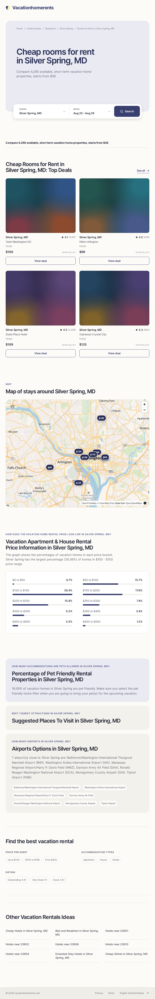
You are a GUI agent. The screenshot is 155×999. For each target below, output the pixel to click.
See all (143, 170)
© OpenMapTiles (106, 503)
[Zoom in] (144, 404)
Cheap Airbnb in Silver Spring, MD (126, 953)
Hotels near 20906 (67, 944)
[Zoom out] (144, 410)
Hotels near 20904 (17, 953)
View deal (40, 260)
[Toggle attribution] (145, 503)
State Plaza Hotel (16, 334)
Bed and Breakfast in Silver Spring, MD (77, 932)
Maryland (50, 28)
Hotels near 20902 (17, 944)
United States (34, 28)
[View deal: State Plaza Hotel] (41, 298)
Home (19, 28)
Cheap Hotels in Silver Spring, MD (27, 930)
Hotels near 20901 (116, 930)
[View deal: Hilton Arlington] (114, 205)
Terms (111, 993)
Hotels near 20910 (116, 944)
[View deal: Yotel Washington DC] (41, 205)
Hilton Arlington (88, 241)
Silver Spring (66, 28)
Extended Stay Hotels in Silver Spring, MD (74, 955)
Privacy (99, 993)
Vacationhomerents (33, 7)
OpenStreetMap (134, 503)
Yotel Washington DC (18, 241)
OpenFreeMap (89, 503)
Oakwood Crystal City (92, 334)
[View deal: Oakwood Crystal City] (114, 298)
